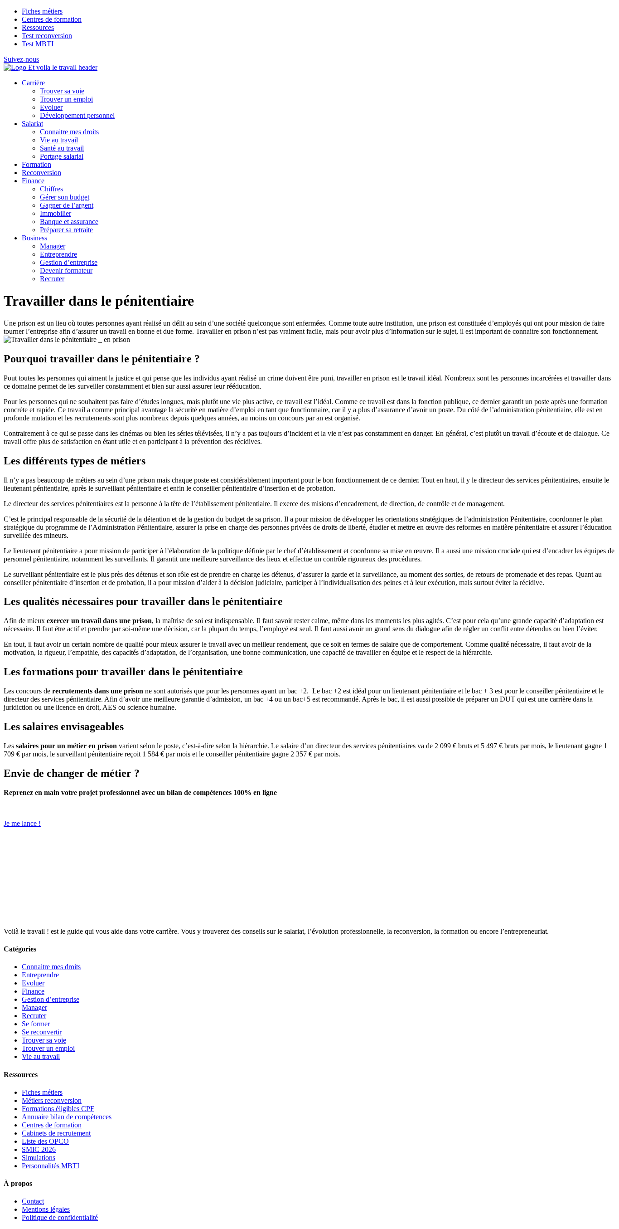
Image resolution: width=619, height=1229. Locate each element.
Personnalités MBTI (50, 1166)
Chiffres (51, 189)
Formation (36, 164)
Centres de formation (52, 19)
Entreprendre (58, 254)
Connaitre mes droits (69, 132)
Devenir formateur (66, 270)
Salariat (32, 123)
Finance (33, 181)
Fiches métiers (42, 11)
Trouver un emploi (66, 99)
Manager (52, 246)
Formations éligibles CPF (58, 1108)
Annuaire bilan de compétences (66, 1117)
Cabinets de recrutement (56, 1133)
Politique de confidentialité (60, 1217)
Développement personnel (77, 115)
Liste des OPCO (45, 1141)
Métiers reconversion (52, 1100)
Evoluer (51, 107)
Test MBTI (37, 44)
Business (34, 238)
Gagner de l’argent (66, 205)
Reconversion (41, 172)
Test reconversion (47, 35)
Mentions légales (46, 1209)
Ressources (38, 27)
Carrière (33, 83)
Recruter (52, 279)
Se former (36, 1024)
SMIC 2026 (39, 1149)
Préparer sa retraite (66, 230)
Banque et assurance (69, 221)
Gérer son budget (64, 197)
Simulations (38, 1157)
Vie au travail (59, 140)
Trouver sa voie (62, 91)
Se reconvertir (42, 1032)
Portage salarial (61, 156)
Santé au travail (62, 148)
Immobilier (55, 213)
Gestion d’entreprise (68, 262)
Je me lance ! (22, 823)
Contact (33, 1201)
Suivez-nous (21, 59)
